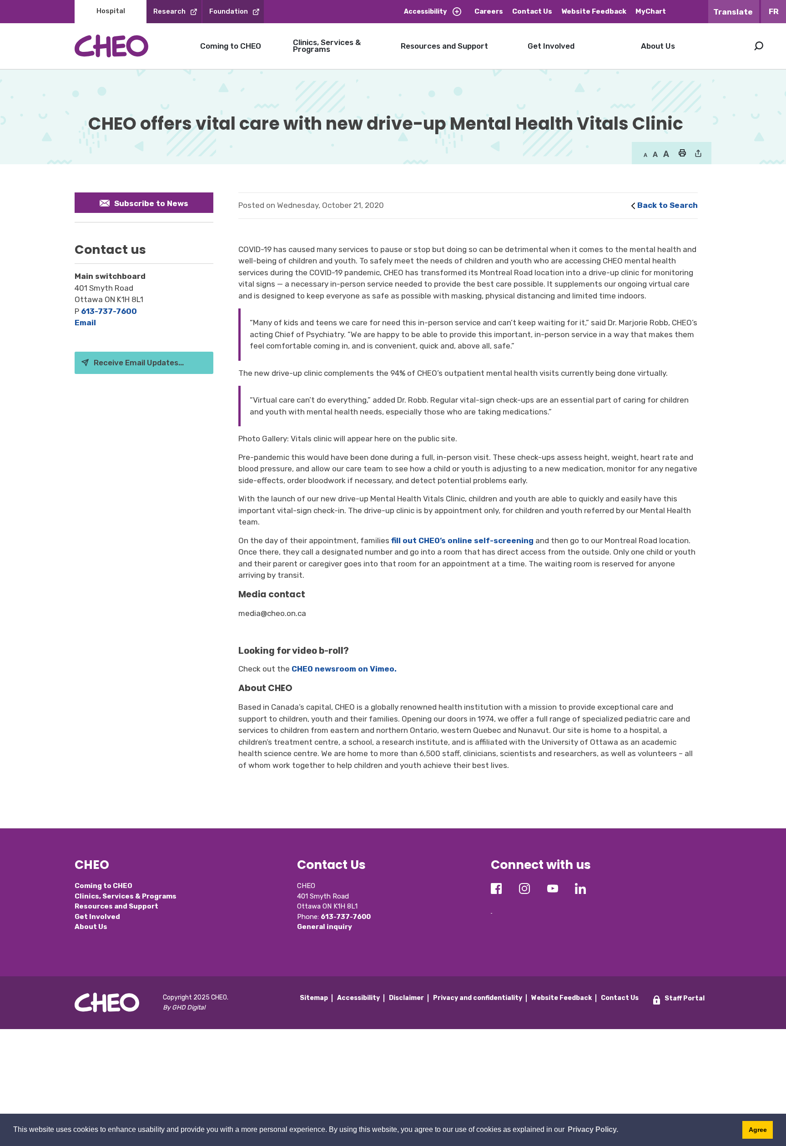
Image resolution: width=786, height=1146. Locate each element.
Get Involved (551, 45)
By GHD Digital (184, 1007)
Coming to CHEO (230, 45)
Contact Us (532, 11)
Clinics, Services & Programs (327, 46)
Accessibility (425, 11)
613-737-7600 (109, 311)
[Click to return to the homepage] (111, 46)
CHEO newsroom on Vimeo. (344, 668)
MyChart (650, 11)
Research (169, 11)
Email (85, 322)
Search (759, 46)
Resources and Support (444, 45)
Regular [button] (645, 154)
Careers (488, 11)
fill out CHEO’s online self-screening (462, 540)
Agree (758, 1129)
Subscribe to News (151, 203)
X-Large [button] (666, 154)
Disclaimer (406, 998)
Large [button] (655, 154)
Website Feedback (593, 11)
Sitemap (314, 998)
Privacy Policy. (593, 1129)
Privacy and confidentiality (477, 998)
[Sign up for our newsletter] (491, 906)
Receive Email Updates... (139, 362)
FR (774, 11)
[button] (682, 153)
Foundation (228, 11)
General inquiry (324, 927)
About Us (658, 45)
